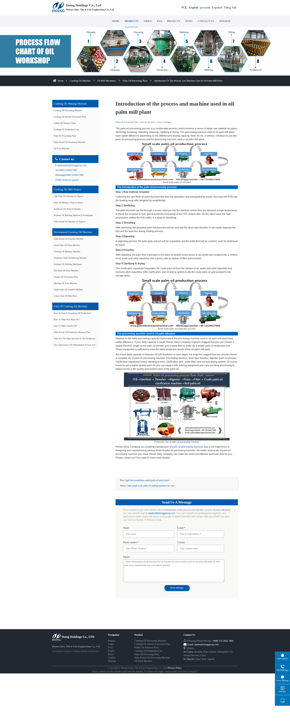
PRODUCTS (131, 21)
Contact (111, 657)
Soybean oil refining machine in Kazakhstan (73, 215)
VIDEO (148, 21)
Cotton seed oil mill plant (65, 296)
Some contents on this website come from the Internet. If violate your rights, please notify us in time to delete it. (145, 671)
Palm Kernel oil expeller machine (69, 239)
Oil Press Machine (61, 148)
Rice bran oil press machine (66, 270)
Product (111, 640)
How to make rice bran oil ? (67, 319)
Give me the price (148, 122)
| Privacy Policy (174, 668)
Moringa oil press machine (65, 283)
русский (205, 7)
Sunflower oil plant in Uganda (67, 209)
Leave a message (164, 122)
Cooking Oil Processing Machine (68, 110)
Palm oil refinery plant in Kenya (68, 203)
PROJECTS (173, 21)
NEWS (189, 21)
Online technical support (67, 180)
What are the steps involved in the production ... (76, 338)
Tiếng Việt (230, 7)
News (111, 654)
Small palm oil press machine (67, 245)
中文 (184, 7)
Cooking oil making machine (70, 103)
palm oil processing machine (187, 446)
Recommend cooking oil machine (73, 232)
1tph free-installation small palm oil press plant (147, 480)
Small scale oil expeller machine (68, 290)
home (61, 80)
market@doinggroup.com (74, 165)
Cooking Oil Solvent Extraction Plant (70, 117)
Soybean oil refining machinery (68, 264)
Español (217, 7)
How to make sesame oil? (65, 326)
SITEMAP (224, 21)
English (193, 7)
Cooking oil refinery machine (67, 251)
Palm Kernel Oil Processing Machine (69, 142)
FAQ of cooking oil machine (70, 306)
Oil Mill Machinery (106, 80)
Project (111, 651)
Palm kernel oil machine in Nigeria (69, 222)
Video (111, 644)
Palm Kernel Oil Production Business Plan (72, 332)
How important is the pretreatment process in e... (76, 345)
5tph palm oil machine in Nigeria (68, 196)
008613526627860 (68, 170)
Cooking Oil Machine (80, 80)
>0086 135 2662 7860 (222, 641)
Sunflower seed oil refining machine (70, 258)
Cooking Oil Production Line (66, 129)
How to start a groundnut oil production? (72, 313)
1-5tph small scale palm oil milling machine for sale (149, 485)
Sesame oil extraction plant (66, 277)
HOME (115, 21)
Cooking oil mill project (67, 189)
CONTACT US (206, 21)
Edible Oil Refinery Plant (65, 123)
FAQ (159, 21)
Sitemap (112, 661)
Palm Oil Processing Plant (135, 80)
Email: (190, 644)
